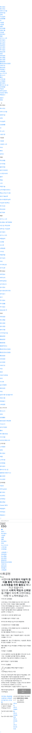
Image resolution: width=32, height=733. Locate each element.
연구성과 (2, 42)
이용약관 (3, 698)
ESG (1, 53)
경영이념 (2, 13)
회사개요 (2, 9)
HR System (3, 91)
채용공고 (2, 94)
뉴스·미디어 (3, 73)
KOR (1, 98)
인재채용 (2, 87)
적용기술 (2, 30)
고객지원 (2, 79)
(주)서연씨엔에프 (15, 715)
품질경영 (2, 61)
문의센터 (2, 83)
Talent (2, 89)
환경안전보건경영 (5, 63)
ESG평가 (2, 69)
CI (0, 20)
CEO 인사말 (3, 11)
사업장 (2, 22)
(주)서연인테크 (15, 721)
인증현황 (2, 18)
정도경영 (2, 59)
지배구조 (2, 65)
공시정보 (2, 48)
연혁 (1, 14)
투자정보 (2, 44)
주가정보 (2, 50)
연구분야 (2, 40)
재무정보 (2, 46)
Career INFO (4, 93)
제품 (1, 26)
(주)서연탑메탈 (15, 709)
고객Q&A (2, 81)
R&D (1, 36)
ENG (1, 100)
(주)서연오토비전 (15, 727)
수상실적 (2, 16)
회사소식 (2, 75)
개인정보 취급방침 (6, 696)
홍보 (1, 77)
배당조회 (2, 52)
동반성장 (2, 67)
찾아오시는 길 (4, 85)
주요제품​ (2, 28)
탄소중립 (2, 57)
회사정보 (2, 7)
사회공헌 (2, 71)
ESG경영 (2, 55)
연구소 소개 (3, 38)
